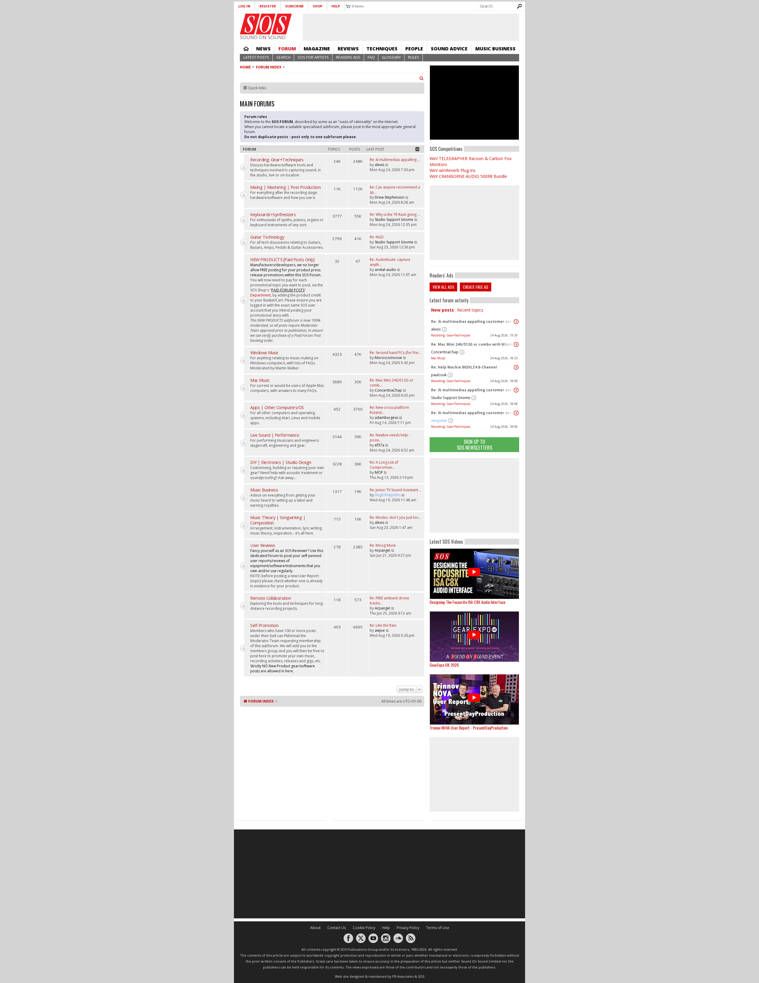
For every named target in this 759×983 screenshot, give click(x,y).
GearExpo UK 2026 (444, 665)
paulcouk (439, 374)
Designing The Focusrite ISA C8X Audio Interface (467, 602)
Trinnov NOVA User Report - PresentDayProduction (469, 728)
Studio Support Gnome (450, 397)
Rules (413, 57)
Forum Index (268, 67)
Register (267, 6)
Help (335, 6)
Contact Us (336, 927)
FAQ (371, 57)
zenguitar (439, 420)
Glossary (391, 57)
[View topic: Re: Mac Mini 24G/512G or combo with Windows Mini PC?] (516, 344)
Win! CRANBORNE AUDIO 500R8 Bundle (468, 176)
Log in (244, 6)
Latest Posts (256, 57)
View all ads (443, 287)
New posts (442, 310)
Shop (317, 6)
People (414, 48)
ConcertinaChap (444, 352)
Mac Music (438, 358)
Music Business (495, 48)
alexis (436, 329)
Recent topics (470, 310)
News (263, 48)
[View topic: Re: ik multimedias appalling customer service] (516, 321)
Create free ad (475, 287)
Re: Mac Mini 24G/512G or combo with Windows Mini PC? (473, 344)
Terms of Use (437, 927)
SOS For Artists (313, 57)
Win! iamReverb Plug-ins (453, 170)
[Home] (266, 24)
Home (246, 48)
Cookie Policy (364, 927)
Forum (287, 48)
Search (283, 57)
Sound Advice (449, 48)
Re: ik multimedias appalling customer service (473, 321)
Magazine (317, 48)
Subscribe (294, 6)
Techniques (382, 48)
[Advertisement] (474, 495)
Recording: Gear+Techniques (450, 335)
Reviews (348, 48)
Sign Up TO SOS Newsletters (474, 444)
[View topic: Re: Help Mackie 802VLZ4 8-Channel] (516, 367)
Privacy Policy (408, 927)
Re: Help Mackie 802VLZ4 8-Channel (464, 367)
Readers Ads (348, 57)
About (315, 927)
